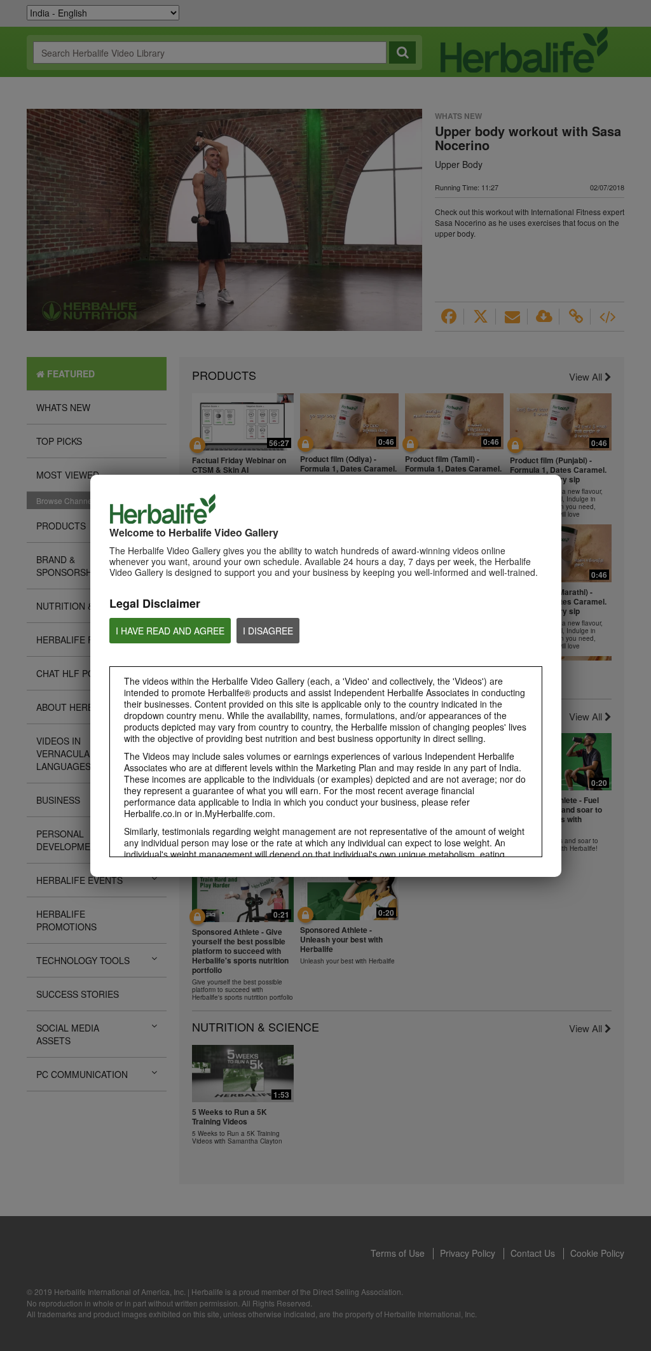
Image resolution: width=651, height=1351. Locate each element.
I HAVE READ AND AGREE (170, 630)
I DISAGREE (268, 630)
